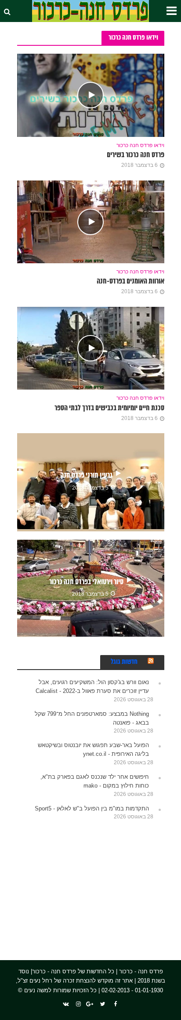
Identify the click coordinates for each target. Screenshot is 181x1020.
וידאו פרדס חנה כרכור (140, 145)
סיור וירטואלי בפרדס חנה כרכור (86, 582)
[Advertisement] (98, 885)
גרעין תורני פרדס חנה (86, 475)
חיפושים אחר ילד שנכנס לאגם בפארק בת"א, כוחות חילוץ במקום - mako (94, 781)
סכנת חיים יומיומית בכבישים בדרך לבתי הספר (109, 408)
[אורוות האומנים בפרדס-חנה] (90, 221)
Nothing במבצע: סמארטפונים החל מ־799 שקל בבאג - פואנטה (92, 718)
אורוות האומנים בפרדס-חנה (130, 281)
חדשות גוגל (124, 662)
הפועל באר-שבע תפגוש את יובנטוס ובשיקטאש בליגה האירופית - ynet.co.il (93, 749)
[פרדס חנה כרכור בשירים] (90, 95)
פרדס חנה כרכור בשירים (135, 155)
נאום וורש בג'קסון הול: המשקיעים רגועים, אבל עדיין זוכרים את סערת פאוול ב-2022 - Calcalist (92, 686)
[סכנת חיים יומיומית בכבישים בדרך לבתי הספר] (90, 347)
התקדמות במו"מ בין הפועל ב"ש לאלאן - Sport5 (92, 808)
